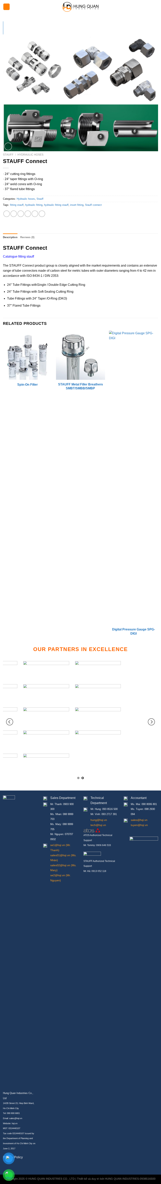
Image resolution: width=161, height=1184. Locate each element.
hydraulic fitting (33, 204)
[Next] (158, 487)
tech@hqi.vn (98, 825)
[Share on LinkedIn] (42, 213)
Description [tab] (10, 237)
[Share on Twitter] (20, 213)
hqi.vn (14, 1123)
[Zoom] (8, 146)
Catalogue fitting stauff (18, 256)
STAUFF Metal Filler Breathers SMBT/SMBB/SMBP (80, 386)
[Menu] (6, 7)
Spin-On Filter (27, 384)
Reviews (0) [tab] (27, 237)
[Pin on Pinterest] (35, 213)
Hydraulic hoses (30, 154)
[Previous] (3, 487)
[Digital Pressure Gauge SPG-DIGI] (133, 478)
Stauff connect (93, 204)
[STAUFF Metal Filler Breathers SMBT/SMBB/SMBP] (80, 355)
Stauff (8, 154)
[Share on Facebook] (13, 213)
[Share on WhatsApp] (6, 213)
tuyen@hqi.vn (139, 825)
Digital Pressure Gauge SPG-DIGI (133, 631)
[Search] (156, 6)
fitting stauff (17, 204)
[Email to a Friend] (28, 213)
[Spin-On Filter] (27, 355)
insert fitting (76, 204)
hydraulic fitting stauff (56, 204)
